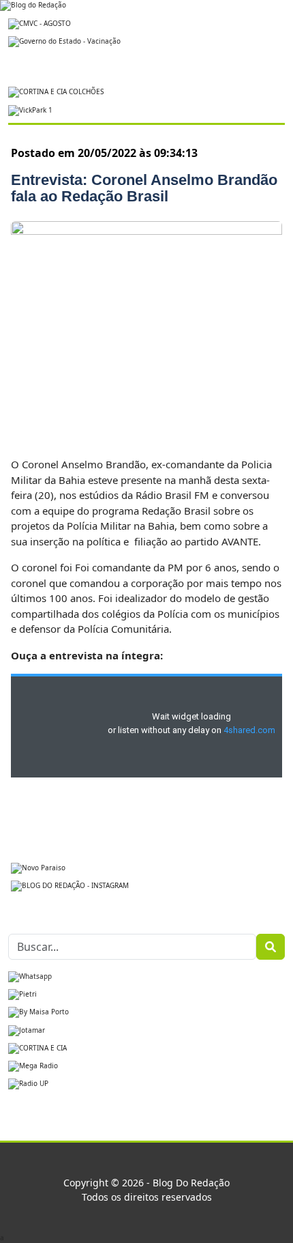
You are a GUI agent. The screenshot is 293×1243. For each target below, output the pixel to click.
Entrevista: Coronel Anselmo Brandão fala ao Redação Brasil (144, 188)
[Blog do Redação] (33, 5)
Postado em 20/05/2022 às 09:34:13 (104, 152)
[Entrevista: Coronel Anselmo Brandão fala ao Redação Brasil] (146, 331)
